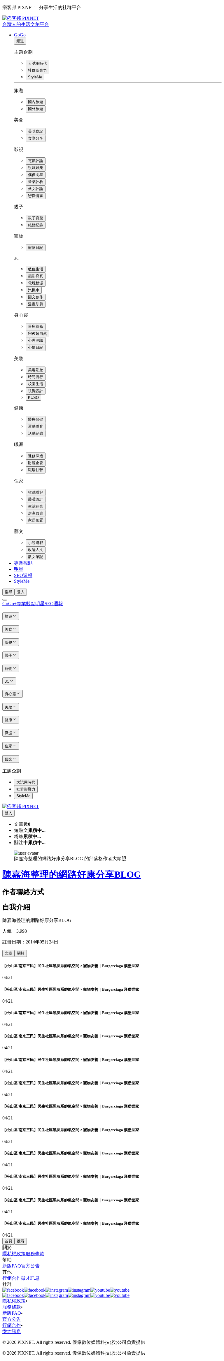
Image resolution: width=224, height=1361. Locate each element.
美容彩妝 (35, 370)
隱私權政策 (14, 1253)
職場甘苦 (35, 470)
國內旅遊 (35, 102)
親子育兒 (35, 218)
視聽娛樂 (35, 167)
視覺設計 (35, 391)
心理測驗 (35, 340)
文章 (8, 953)
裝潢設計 (35, 499)
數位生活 (35, 269)
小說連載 (35, 542)
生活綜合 (35, 506)
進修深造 (35, 456)
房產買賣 (35, 513)
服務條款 (35, 1253)
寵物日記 (35, 247)
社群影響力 (37, 70)
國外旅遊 (35, 109)
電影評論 (35, 161)
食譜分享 (35, 138)
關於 (20, 953)
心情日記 (35, 347)
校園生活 (35, 384)
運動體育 (35, 426)
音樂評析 (35, 181)
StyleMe (35, 77)
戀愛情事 (35, 195)
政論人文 (35, 549)
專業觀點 (23, 563)
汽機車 (33, 290)
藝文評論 (35, 188)
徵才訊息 (30, 1278)
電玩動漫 (35, 283)
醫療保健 (35, 419)
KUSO (33, 397)
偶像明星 (35, 174)
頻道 (20, 41)
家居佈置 (35, 520)
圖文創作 (35, 297)
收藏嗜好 (35, 492)
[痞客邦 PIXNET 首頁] (20, 806)
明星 (18, 569)
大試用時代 (37, 63)
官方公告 (30, 1265)
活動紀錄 (35, 433)
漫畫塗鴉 (35, 304)
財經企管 (35, 463)
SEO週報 (23, 575)
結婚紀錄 (35, 225)
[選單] (4, 600)
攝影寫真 (35, 276)
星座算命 (35, 326)
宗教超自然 (37, 333)
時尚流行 (35, 377)
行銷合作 (11, 1278)
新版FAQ (11, 1265)
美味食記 (35, 131)
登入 (20, 592)
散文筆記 (35, 556)
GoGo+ (21, 34)
